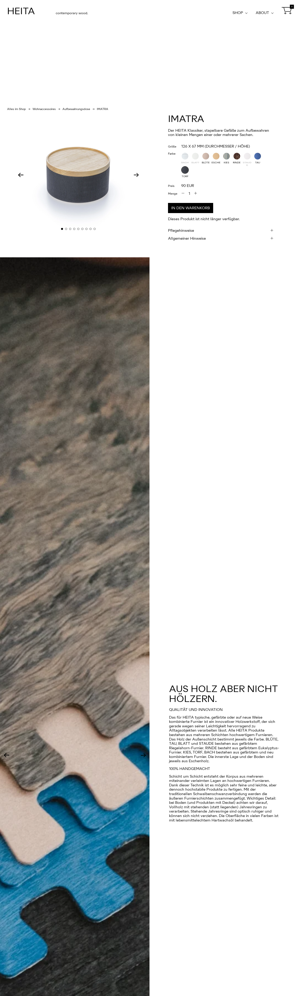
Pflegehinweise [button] (181, 231)
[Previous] (20, 174)
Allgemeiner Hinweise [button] (187, 238)
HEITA (21, 11)
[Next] (136, 175)
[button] (182, 193)
